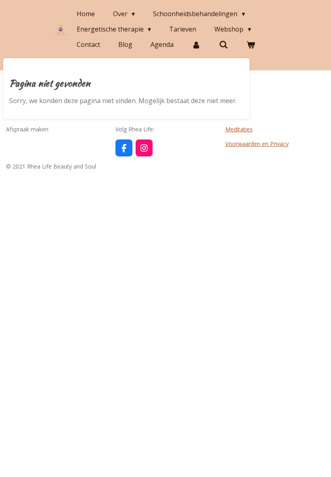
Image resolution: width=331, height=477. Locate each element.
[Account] (196, 44)
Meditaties (239, 129)
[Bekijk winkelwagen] (250, 44)
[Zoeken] (223, 44)
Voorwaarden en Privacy (257, 144)
